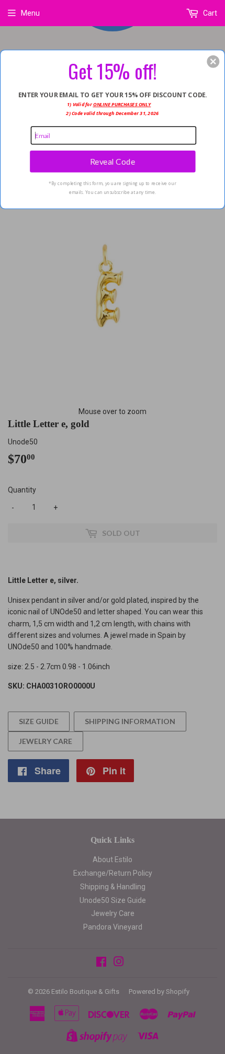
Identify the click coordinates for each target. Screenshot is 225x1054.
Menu (30, 13)
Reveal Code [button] (113, 161)
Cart (209, 13)
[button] (213, 61)
